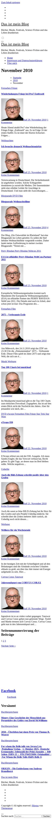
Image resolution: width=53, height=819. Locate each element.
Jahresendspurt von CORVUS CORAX (21, 582)
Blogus (35, 805)
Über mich (12, 63)
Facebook (8, 691)
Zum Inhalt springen (10, 2)
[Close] (2, 814)
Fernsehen (6, 88)
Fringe (14, 88)
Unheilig (5, 469)
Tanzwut (19, 577)
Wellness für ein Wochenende (15, 530)
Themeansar (6, 808)
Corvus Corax (8, 577)
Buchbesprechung (9, 712)
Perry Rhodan (8, 251)
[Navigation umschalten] (2, 41)
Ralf (25, 120)
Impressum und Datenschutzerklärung (24, 60)
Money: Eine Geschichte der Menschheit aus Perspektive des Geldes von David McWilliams (24, 719)
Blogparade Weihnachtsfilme (15, 201)
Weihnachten (7, 140)
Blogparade (7, 196)
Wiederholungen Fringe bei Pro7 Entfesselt (22, 94)
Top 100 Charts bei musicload (16, 367)
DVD (15, 196)
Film (20, 196)
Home (10, 58)
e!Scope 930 (7, 422)
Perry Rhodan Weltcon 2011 (28, 251)
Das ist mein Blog (15, 24)
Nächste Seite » (8, 646)
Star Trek (40, 414)
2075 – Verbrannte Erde (13, 314)
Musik (4, 361)
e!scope (11, 414)
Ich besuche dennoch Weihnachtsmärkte (21, 146)
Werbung (12, 361)
